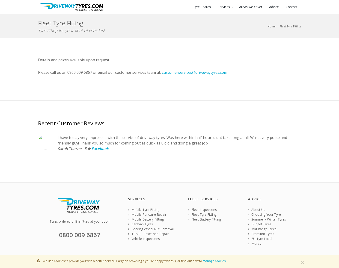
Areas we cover (250, 7)
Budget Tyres (260, 224)
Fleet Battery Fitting (205, 219)
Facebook (100, 148)
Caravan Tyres (142, 224)
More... (256, 243)
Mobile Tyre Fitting (145, 209)
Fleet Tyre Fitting (203, 214)
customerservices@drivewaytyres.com (194, 72)
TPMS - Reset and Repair (150, 234)
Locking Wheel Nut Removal (152, 229)
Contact (291, 7)
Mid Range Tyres (263, 229)
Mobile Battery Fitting (147, 219)
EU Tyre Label (261, 238)
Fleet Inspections (203, 209)
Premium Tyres (262, 234)
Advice (274, 7)
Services (224, 7)
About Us (257, 209)
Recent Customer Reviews (71, 123)
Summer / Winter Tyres (268, 219)
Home (272, 26)
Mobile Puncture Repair (148, 214)
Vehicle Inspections (145, 238)
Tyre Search (202, 7)
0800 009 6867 (79, 235)
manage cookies (214, 261)
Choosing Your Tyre (265, 214)
